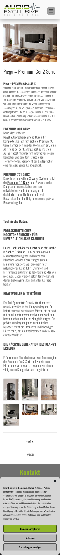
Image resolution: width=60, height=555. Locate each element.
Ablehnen (30, 538)
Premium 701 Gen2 (18, 182)
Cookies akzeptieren (30, 529)
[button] (55, 481)
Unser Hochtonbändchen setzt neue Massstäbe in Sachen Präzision (29, 249)
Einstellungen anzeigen (30, 547)
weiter (30, 454)
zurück (30, 441)
